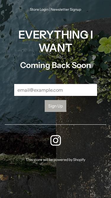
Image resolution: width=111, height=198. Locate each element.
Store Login (39, 9)
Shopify (79, 159)
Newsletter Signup (66, 9)
